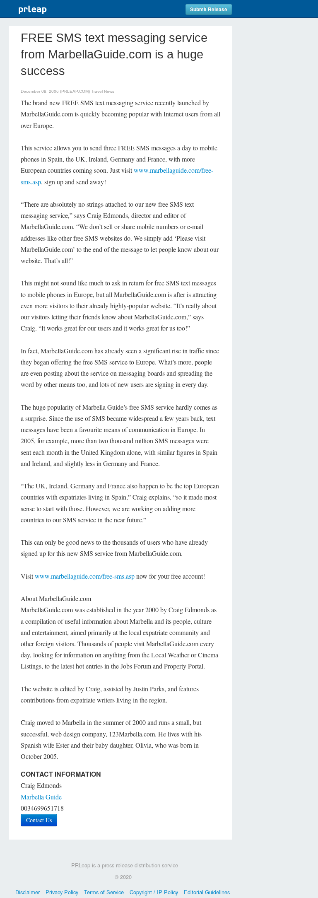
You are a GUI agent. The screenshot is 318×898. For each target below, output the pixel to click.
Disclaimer (27, 892)
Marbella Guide (41, 796)
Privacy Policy (62, 892)
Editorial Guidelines (207, 892)
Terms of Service (104, 892)
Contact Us (39, 820)
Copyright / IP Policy (154, 892)
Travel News (102, 91)
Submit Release (208, 9)
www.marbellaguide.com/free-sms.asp (85, 576)
